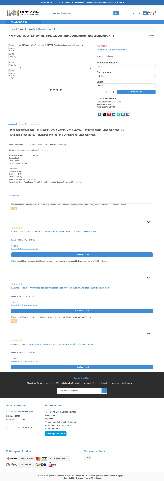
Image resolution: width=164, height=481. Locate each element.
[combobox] (83, 13)
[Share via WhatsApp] (118, 114)
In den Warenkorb (136, 92)
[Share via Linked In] (113, 114)
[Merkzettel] (133, 13)
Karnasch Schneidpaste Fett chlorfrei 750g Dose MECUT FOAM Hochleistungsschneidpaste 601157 (55, 232)
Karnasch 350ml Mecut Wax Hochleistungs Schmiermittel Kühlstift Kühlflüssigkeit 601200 (52, 344)
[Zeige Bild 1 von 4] (51, 90)
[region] (50, 68)
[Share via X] (104, 114)
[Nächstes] (90, 67)
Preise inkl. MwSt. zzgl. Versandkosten (112, 50)
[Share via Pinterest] (109, 114)
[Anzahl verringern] (99, 92)
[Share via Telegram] (123, 114)
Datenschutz (50, 415)
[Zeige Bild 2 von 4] (54, 90)
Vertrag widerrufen (56, 434)
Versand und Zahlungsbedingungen (61, 422)
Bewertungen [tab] (23, 123)
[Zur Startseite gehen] (23, 13)
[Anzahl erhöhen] (113, 92)
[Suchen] (116, 13)
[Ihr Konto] (138, 13)
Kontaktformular (25, 428)
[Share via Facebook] (99, 114)
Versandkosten (76, 476)
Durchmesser (104, 72)
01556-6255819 (13, 416)
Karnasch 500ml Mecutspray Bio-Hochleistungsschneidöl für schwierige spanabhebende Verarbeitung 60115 (60, 288)
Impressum (50, 419)
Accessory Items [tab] (14, 195)
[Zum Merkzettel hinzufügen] (148, 221)
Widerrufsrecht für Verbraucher (59, 425)
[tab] (12, 123)
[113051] (55, 68)
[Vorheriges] (20, 67)
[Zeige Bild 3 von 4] (57, 90)
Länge (100, 81)
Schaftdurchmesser (107, 62)
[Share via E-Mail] (127, 114)
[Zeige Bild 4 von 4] (61, 90)
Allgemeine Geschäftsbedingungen (60, 412)
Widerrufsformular (53, 429)
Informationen (54, 405)
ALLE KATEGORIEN (19, 22)
